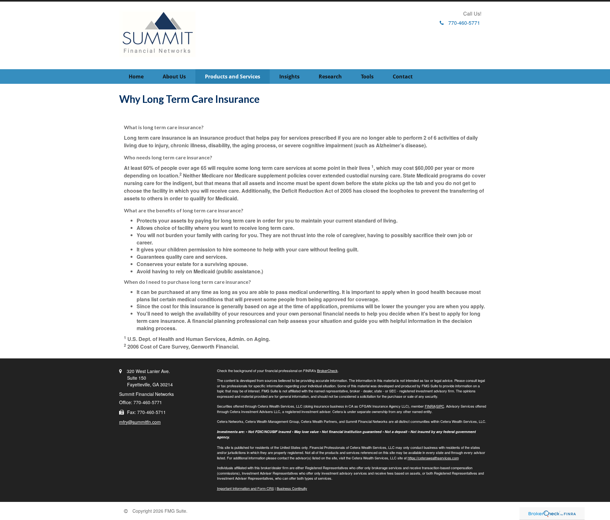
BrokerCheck (327, 370)
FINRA (430, 406)
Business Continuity (292, 488)
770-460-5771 (464, 22)
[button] (174, 76)
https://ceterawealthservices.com (433, 457)
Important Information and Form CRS (245, 488)
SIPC (440, 406)
